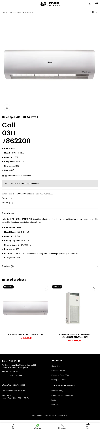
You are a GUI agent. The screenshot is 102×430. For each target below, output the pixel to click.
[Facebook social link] (9, 203)
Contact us (55, 366)
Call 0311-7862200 (4, 121)
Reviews (54, 404)
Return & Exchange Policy (62, 395)
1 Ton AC (17, 194)
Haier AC (38, 194)
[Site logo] (50, 4)
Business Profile (58, 370)
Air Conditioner (16, 12)
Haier (11, 198)
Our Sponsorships (59, 380)
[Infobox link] (25, 370)
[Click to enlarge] (7, 108)
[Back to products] (93, 12)
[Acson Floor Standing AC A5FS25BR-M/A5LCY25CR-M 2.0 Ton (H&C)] (74, 308)
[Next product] (96, 12)
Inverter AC (29, 12)
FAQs (53, 400)
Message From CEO (60, 375)
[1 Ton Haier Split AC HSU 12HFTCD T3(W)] (25, 308)
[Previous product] (90, 12)
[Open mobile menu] (3, 4)
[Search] (90, 4)
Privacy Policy (57, 391)
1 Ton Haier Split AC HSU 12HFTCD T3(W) (26, 334)
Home (4, 12)
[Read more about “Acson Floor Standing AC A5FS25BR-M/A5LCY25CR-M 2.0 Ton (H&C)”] (94, 288)
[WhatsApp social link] (12, 203)
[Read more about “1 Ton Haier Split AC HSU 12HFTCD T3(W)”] (45, 288)
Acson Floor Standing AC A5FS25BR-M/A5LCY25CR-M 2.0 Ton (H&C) (74, 335)
